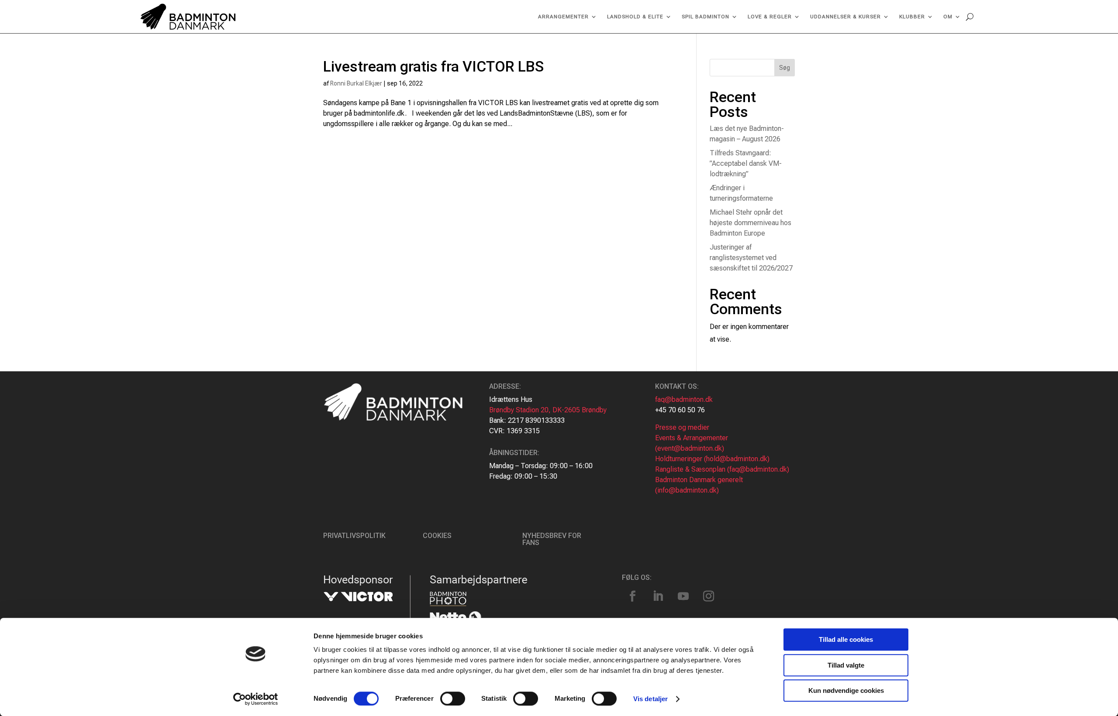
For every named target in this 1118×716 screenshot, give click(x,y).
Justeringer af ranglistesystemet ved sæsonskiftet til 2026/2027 (751, 257)
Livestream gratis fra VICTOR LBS (433, 66)
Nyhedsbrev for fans (551, 539)
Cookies (437, 535)
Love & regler (770, 17)
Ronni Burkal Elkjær (356, 83)
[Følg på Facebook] (633, 596)
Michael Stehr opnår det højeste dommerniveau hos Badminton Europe (750, 222)
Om (947, 17)
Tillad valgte (846, 665)
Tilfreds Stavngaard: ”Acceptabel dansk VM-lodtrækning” (746, 163)
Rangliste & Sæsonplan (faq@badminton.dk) (722, 469)
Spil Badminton (705, 17)
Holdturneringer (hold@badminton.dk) (712, 459)
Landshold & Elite (635, 17)
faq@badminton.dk (684, 399)
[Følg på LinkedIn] (658, 596)
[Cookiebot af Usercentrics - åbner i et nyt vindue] (255, 699)
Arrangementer (563, 17)
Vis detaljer (650, 698)
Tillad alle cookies (846, 639)
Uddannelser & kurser (845, 17)
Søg (784, 67)
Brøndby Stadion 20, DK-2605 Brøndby (548, 410)
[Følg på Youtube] (683, 596)
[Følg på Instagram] (709, 596)
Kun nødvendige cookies (846, 690)
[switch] (452, 699)
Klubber (912, 17)
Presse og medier (682, 427)
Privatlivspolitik (354, 535)
